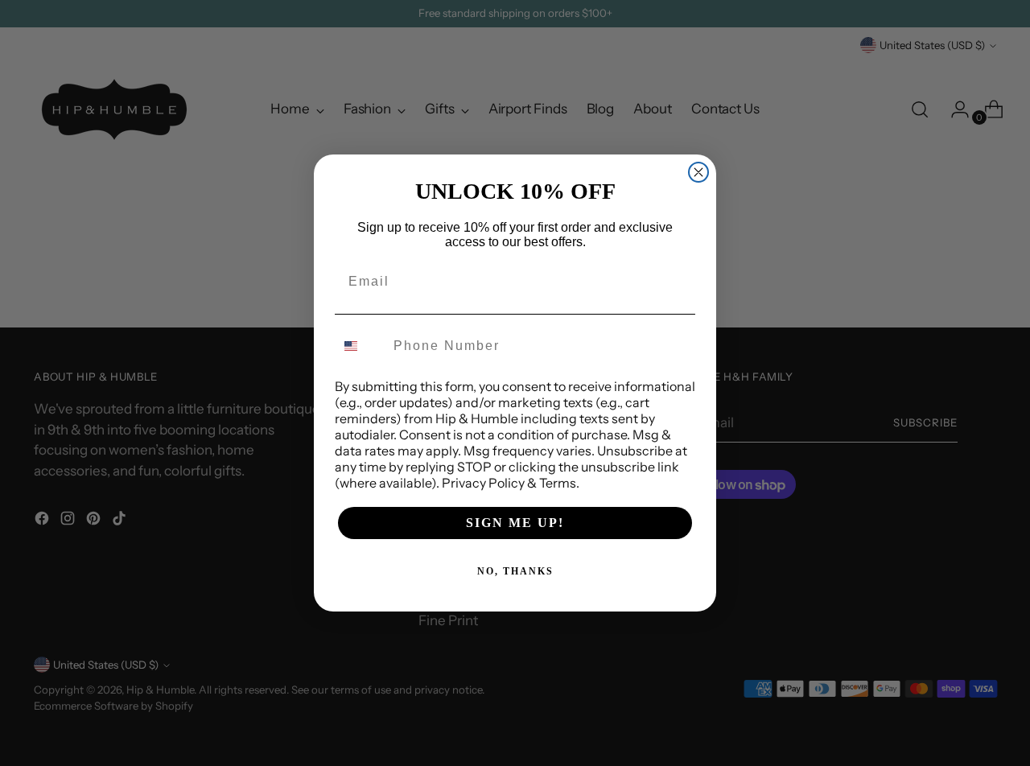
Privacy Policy (483, 483)
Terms (557, 483)
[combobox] (360, 346)
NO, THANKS (515, 571)
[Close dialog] (698, 172)
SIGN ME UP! (515, 522)
